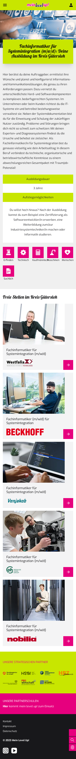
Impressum (9, 726)
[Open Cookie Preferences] (72, 747)
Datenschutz (10, 731)
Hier (5, 706)
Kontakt (7, 721)
